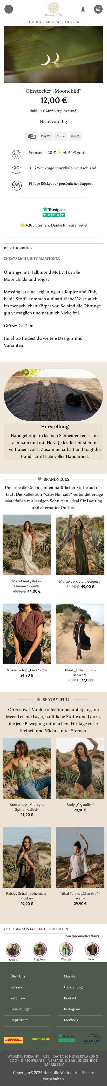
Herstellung (73, 987)
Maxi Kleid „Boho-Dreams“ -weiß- (27, 583)
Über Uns (17, 976)
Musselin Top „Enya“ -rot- (26, 670)
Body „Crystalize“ (80, 804)
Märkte (69, 976)
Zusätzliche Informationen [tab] (32, 258)
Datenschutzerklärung (75, 1056)
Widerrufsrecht (23, 1056)
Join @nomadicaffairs (81, 936)
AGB (46, 1056)
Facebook (71, 1020)
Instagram (72, 1009)
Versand (16, 987)
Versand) (70, 111)
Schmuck (33, 22)
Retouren (17, 998)
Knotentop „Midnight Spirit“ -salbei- (27, 807)
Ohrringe (73, 22)
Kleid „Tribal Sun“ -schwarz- (80, 672)
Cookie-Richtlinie (27, 1061)
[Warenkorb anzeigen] (98, 9)
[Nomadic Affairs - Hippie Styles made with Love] (53, 9)
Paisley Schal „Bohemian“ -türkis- (27, 896)
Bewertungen (20, 1009)
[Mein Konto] (83, 9)
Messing (53, 22)
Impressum (19, 1020)
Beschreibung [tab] (18, 248)
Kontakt (70, 998)
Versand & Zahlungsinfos (73, 1061)
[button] (8, 9)
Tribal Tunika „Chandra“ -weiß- (80, 896)
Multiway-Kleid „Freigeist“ (80, 581)
